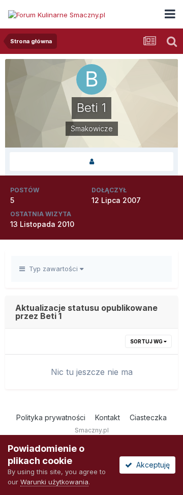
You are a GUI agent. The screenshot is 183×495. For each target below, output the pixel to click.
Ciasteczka (148, 417)
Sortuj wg (147, 341)
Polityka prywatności (50, 417)
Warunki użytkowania (54, 482)
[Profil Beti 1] (91, 161)
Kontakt (107, 417)
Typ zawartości (52, 269)
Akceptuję (151, 464)
